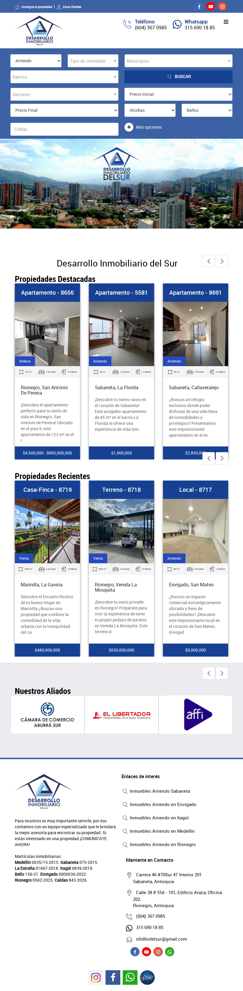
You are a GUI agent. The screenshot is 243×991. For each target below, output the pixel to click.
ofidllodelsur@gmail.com (161, 939)
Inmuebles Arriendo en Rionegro (162, 844)
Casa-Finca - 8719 (47, 490)
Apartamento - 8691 (195, 292)
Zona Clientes (72, 7)
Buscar (183, 76)
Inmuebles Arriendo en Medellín (162, 831)
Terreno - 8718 (121, 490)
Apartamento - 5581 (121, 292)
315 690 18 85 (200, 27)
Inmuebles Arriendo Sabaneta (159, 791)
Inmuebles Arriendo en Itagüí (159, 818)
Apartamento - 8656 (47, 292)
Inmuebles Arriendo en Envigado (162, 804)
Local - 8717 (195, 490)
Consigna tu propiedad (36, 7)
